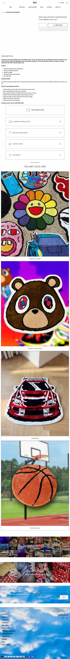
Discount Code (5, 620)
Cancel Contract (6, 645)
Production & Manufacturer (9, 631)
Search (3, 642)
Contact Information (7, 634)
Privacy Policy (5, 625)
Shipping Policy (5, 628)
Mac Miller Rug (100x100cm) (13, 12)
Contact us (4, 617)
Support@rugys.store (63, 615)
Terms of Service (6, 636)
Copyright (4, 639)
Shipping (46, 19)
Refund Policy (5, 623)
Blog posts (4, 614)
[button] (53, 29)
